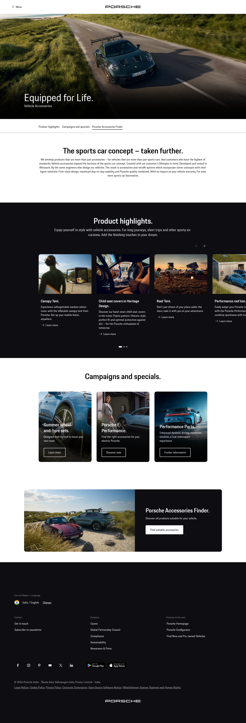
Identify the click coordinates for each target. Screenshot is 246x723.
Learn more (52, 325)
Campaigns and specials (76, 127)
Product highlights (49, 127)
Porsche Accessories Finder (107, 127)
